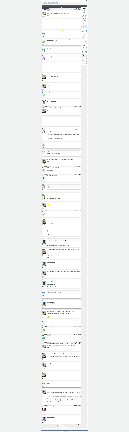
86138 (80, 342)
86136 (80, 326)
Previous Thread (51, 7)
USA (42, 189)
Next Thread (71, 7)
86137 (80, 334)
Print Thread (43, 8)
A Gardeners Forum (50, 263)
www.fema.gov (52, 401)
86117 (80, 141)
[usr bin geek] (44, 103)
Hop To (54, 425)
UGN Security (57, 263)
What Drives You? (48, 86)
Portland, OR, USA (43, 287)
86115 (80, 106)
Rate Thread (46, 8)
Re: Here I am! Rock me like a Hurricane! (47, 91)
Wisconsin (43, 333)
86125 (80, 210)
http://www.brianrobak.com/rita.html (50, 363)
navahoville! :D (43, 60)
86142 (80, 380)
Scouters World (53, 263)
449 (83, 37)
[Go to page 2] (80, 8)
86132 (80, 288)
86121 (80, 174)
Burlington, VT (43, 105)
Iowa (42, 325)
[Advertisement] (61, 24)
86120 (80, 166)
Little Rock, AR (43, 181)
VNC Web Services (51, 245)
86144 (80, 405)
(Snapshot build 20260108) (64, 431)
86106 (80, 9)
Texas (42, 17)
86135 (80, 318)
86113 (80, 91)
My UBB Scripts (54, 246)
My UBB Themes (51, 246)
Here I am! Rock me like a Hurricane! (46, 9)
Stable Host (83, 23)
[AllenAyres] (44, 78)
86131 (80, 278)
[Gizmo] (44, 243)
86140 (80, 361)
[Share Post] (78, 9)
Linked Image (48, 51)
